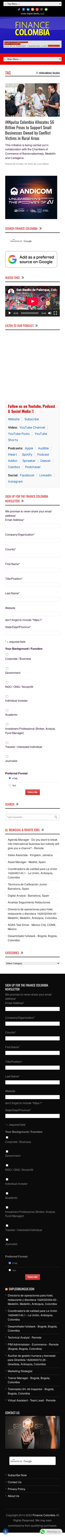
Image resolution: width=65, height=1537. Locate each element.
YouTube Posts (19, 434)
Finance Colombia (44, 1515)
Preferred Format (16, 773)
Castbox (14, 467)
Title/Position (13, 579)
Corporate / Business (18, 659)
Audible (43, 448)
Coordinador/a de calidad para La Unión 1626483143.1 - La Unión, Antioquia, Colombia (32, 873)
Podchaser (33, 467)
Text (14, 785)
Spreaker (29, 461)
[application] (32, 301)
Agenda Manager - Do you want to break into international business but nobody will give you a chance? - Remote (33, 844)
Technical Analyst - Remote (24, 1337)
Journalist (11, 761)
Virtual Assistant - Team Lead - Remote (32, 1400)
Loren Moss (43, 163)
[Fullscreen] (55, 313)
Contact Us (14, 1482)
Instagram (15, 481)
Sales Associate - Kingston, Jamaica (30, 855)
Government (12, 673)
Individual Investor (16, 701)
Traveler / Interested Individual (23, 747)
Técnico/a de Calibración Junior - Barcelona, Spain (28, 886)
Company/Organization (20, 534)
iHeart (12, 454)
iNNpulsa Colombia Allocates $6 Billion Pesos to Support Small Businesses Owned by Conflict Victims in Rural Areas (29, 130)
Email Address (14, 520)
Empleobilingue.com (21, 1289)
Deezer (45, 461)
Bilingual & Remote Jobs (24, 830)
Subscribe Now (17, 1475)
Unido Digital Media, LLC (32, 13)
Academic (11, 715)
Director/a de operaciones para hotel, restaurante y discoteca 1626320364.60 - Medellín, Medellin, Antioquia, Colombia (33, 913)
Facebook (27, 475)
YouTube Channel (32, 427)
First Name (12, 564)
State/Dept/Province (18, 627)
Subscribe (31, 419)
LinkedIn (45, 475)
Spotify (27, 454)
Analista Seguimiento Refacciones (29, 902)
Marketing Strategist (20, 1371)
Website (14, 419)
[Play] (9, 313)
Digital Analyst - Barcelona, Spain (28, 896)
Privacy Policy (16, 1489)
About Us (13, 1496)
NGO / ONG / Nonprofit (19, 687)
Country (10, 549)
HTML (15, 778)
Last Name (12, 593)
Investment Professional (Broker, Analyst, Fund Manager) (30, 731)
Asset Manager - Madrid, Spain (27, 862)
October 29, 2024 (24, 163)
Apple (29, 448)
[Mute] (49, 313)
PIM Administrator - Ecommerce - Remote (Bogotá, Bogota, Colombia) (33, 1346)
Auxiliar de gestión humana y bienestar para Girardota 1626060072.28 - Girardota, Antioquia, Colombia (32, 1360)
